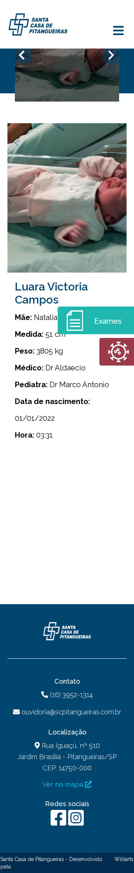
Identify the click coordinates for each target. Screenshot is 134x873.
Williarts (124, 859)
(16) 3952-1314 (70, 695)
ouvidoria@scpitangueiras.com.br (71, 712)
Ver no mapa (63, 784)
